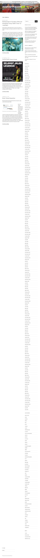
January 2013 (27, 357)
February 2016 (27, 292)
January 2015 (27, 315)
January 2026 (27, 78)
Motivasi (26, 487)
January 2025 (27, 100)
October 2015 (27, 299)
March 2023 (27, 140)
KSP (25, 473)
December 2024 (27, 102)
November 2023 (27, 125)
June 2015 (26, 306)
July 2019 (26, 219)
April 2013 (26, 351)
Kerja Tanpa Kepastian (8, 98)
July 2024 (26, 111)
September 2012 (27, 364)
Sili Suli (26, 56)
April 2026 (26, 73)
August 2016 (27, 281)
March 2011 (27, 393)
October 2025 (27, 84)
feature (26, 444)
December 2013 (27, 339)
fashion (26, 442)
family (26, 440)
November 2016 (27, 275)
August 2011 (27, 384)
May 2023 (26, 136)
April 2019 (26, 225)
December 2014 (27, 317)
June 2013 (26, 348)
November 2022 (27, 147)
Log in (26, 533)
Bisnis (26, 420)
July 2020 (26, 198)
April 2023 (26, 138)
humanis (26, 455)
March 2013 (27, 353)
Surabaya (26, 514)
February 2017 (27, 270)
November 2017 (27, 254)
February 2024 (27, 120)
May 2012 (26, 371)
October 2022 (27, 149)
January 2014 (27, 337)
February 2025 (27, 98)
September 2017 (27, 257)
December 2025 (27, 80)
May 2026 (26, 71)
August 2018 (27, 237)
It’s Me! (3, 550)
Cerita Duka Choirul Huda (9, 59)
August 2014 (27, 324)
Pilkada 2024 (27, 498)
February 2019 (27, 228)
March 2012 (27, 375)
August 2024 (27, 109)
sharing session (27, 509)
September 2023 (27, 129)
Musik (26, 489)
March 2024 (27, 118)
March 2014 (27, 333)
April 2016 (26, 288)
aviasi (26, 417)
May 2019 (26, 223)
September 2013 (27, 344)
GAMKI (26, 447)
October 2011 (27, 382)
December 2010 (27, 398)
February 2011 (27, 395)
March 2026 (27, 75)
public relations (27, 507)
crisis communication (28, 433)
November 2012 (27, 360)
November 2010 (27, 400)
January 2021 (27, 187)
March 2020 (27, 205)
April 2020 (26, 203)
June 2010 (26, 409)
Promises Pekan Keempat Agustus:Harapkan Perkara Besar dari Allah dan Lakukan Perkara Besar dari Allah (31, 28)
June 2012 (26, 369)
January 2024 (27, 122)
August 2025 (27, 87)
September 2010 (27, 404)
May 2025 (26, 93)
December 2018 (27, 232)
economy (26, 438)
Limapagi (26, 480)
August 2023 (27, 131)
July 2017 (26, 261)
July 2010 (26, 407)
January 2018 (27, 250)
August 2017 (27, 259)
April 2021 (26, 181)
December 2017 (27, 252)
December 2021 (27, 167)
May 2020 (26, 201)
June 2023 (26, 134)
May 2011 (26, 389)
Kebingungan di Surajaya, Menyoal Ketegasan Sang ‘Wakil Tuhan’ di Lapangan (12, 23)
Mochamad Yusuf (28, 47)
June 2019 (26, 221)
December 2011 (27, 380)
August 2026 (27, 66)
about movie (27, 415)
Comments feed (27, 536)
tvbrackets (27, 59)
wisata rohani (27, 525)
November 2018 (27, 234)
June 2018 (26, 241)
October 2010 (27, 402)
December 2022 (27, 145)
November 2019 (27, 212)
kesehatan (26, 469)
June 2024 (26, 113)
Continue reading (5, 52)
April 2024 (26, 116)
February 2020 (27, 207)
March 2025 (27, 96)
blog (25, 422)
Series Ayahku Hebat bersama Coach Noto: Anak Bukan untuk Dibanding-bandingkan (31, 38)
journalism (26, 464)
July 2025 (26, 89)
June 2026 (26, 69)
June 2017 (26, 263)
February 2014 (27, 335)
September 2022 (27, 151)
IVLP (26, 458)
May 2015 (26, 308)
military (26, 485)
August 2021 (27, 174)
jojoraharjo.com (12, 7)
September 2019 (27, 216)
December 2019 (27, 210)
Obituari (26, 491)
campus (26, 426)
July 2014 (26, 326)
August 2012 (27, 366)
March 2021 (27, 183)
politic (26, 502)
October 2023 (27, 127)
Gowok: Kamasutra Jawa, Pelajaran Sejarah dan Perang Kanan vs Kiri (31, 51)
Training (26, 520)
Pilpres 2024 (27, 500)
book (26, 424)
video (26, 523)
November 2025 (27, 82)
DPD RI (26, 435)
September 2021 (27, 172)
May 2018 (26, 243)
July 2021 (26, 176)
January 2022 (27, 165)
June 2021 (26, 178)
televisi (26, 516)
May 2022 (26, 158)
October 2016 (27, 277)
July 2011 (26, 386)
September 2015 (27, 301)
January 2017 (27, 272)
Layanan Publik (27, 476)
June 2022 (26, 156)
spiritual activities (28, 511)
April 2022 (26, 160)
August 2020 (27, 196)
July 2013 (26, 346)
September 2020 (28, 194)
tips (25, 518)
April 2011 (26, 391)
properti (26, 505)
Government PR (27, 451)
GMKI (26, 449)
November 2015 (27, 297)
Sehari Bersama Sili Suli (32, 54)
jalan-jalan (26, 462)
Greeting (26, 453)
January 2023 (27, 143)
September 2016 (27, 279)
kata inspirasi (27, 467)
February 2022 (27, 163)
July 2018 (26, 239)
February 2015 (27, 313)
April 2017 (26, 266)
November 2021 (27, 169)
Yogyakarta (27, 527)
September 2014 (27, 322)
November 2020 (27, 190)
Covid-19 (26, 431)
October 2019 (27, 214)
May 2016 (26, 286)
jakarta (26, 460)
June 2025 (26, 91)
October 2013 (27, 342)
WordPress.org (27, 538)
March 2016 (27, 290)
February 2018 (27, 248)
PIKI (25, 496)
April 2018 (26, 245)
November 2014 (27, 319)
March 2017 (27, 268)
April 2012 (26, 373)
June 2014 (26, 328)
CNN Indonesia (27, 429)
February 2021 (27, 185)
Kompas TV (27, 471)
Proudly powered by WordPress (7, 555)
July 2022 (26, 154)
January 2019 (27, 230)
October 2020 (27, 192)
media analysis (27, 482)
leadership (26, 478)
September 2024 (27, 107)
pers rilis (26, 494)
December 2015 (27, 295)
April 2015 (26, 310)
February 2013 (27, 355)
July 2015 (26, 304)
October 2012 (27, 362)
